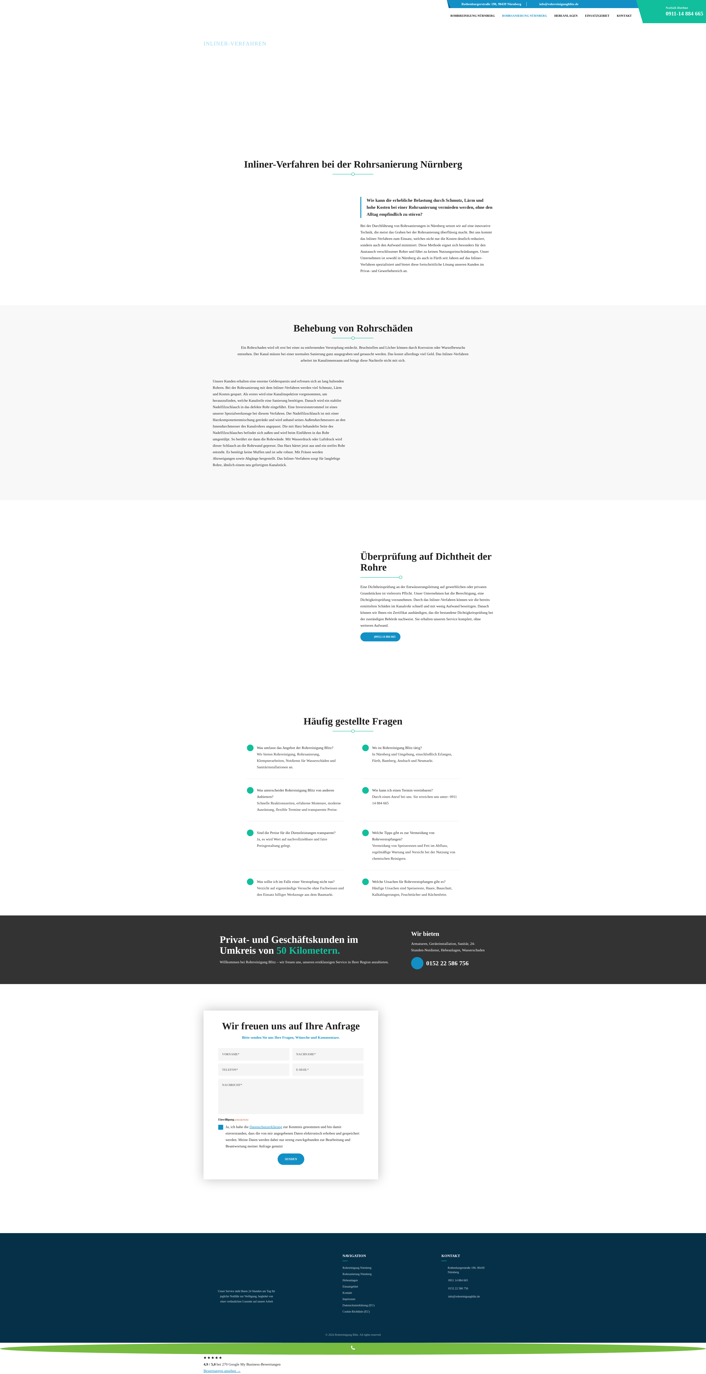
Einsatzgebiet (597, 15)
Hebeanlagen (566, 15)
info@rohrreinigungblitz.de (558, 4)
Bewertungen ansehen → (222, 1371)
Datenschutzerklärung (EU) (359, 1305)
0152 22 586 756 (447, 963)
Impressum (349, 1299)
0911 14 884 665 (458, 1280)
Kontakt (624, 15)
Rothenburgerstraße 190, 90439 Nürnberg (491, 4)
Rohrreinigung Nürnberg (472, 15)
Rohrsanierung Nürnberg (524, 15)
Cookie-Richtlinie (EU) (356, 1311)
